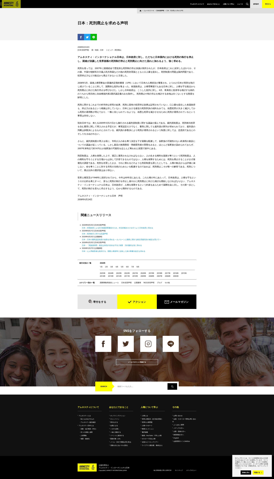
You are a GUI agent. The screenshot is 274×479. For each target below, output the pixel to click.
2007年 (159, 276)
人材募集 (84, 435)
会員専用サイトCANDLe (181, 441)
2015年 (184, 273)
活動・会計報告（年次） (89, 429)
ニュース (240, 4)
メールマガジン (179, 301)
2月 (106, 267)
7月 (132, 267)
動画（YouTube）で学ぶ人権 (152, 435)
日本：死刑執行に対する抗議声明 (95, 234)
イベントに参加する (117, 435)
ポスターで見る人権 (148, 439)
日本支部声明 (160, 10)
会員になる (114, 425)
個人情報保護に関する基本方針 (163, 470)
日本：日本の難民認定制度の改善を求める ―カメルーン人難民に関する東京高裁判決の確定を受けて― (121, 239)
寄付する (268, 4)
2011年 (127, 276)
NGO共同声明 (149, 282)
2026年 (102, 263)
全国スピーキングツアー (150, 442)
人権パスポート (147, 425)
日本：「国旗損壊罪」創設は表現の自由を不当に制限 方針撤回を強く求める (112, 245)
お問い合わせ (177, 416)
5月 (122, 267)
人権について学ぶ (228, 4)
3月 (111, 267)
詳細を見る (246, 472)
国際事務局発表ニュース (109, 282)
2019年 (151, 273)
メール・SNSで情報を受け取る (120, 442)
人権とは (145, 416)
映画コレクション (148, 429)
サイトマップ (179, 470)
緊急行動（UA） (115, 439)
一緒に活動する (115, 432)
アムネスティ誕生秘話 (88, 422)
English (176, 438)
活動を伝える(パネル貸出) (119, 445)
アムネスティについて (197, 4)
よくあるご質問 (178, 425)
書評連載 (145, 432)
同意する (257, 472)
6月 (127, 267)
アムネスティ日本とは (86, 425)
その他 (167, 282)
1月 (101, 267)
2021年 (135, 273)
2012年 (119, 276)
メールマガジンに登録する (137, 362)
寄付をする (99, 301)
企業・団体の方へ (179, 431)
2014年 (102, 276)
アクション (139, 301)
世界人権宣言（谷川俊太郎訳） (152, 419)
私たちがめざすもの (87, 419)
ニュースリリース (149, 10)
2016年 (176, 273)
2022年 (127, 273)
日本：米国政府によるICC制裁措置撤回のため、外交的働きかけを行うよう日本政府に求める (117, 228)
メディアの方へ (178, 428)
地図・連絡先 (85, 439)
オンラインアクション (117, 416)
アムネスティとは (85, 416)
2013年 (111, 276)
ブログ (159, 282)
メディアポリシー (191, 470)
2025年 (102, 273)
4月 (117, 267)
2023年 (119, 273)
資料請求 (256, 4)
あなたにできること (213, 4)
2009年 (143, 276)
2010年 (135, 276)
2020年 (143, 273)
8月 (138, 267)
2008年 (151, 276)
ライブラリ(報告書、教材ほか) (152, 445)
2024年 (111, 273)
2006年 (168, 276)
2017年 (168, 273)
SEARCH (103, 386)
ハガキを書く (114, 429)
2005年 (176, 276)
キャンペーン (114, 419)
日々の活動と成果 (87, 432)
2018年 (159, 273)
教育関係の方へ (178, 435)
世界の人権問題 (147, 422)
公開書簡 (137, 282)
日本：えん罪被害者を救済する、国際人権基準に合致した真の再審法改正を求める (113, 251)
